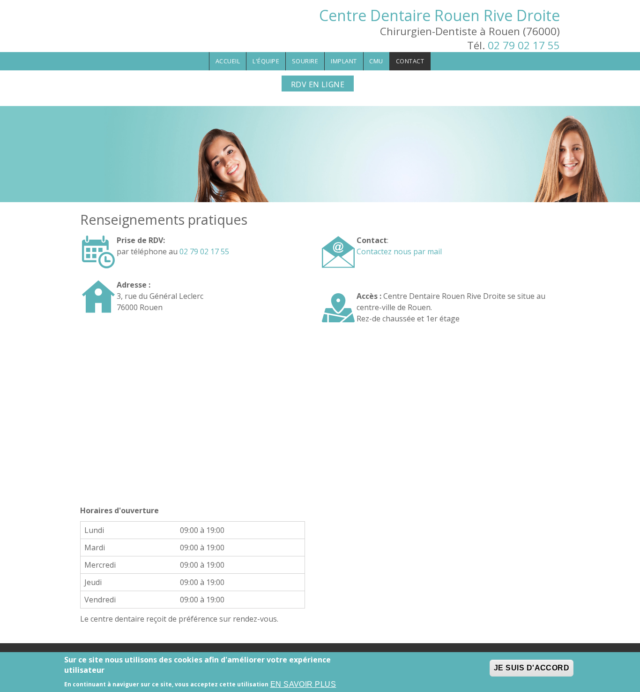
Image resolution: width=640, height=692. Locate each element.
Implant (344, 61)
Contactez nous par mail (399, 251)
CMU (376, 61)
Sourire (305, 61)
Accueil (228, 61)
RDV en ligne (318, 84)
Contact (410, 61)
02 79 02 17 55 (524, 45)
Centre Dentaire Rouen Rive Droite (439, 15)
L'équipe (266, 61)
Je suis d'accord (532, 668)
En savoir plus (303, 684)
